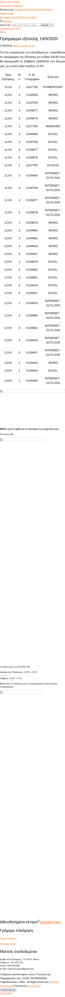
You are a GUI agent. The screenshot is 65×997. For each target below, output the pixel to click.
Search (45, 25)
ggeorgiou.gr (34, 986)
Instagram (18, 6)
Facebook (5, 6)
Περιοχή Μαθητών (8, 938)
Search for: (5, 25)
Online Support (28, 17)
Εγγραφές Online (9, 17)
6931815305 (36, 9)
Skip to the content (10, 2)
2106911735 (21, 9)
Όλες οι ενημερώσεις (24, 45)
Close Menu (6, 993)
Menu (3, 31)
